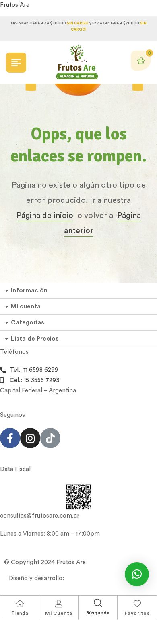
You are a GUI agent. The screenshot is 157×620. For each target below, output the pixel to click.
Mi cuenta (26, 307)
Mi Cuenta (58, 613)
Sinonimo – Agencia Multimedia (109, 578)
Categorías (27, 323)
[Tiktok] (50, 438)
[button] (137, 574)
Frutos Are (14, 5)
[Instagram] (30, 438)
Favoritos (137, 613)
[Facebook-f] (10, 438)
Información (29, 291)
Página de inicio (45, 216)
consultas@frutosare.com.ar (39, 516)
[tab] (78, 291)
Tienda (19, 613)
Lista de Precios (35, 339)
